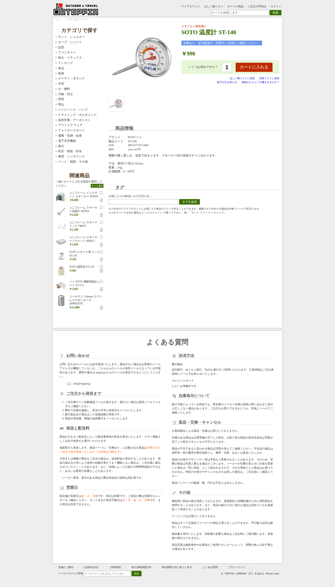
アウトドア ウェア (70, 125)
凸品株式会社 (90, 567)
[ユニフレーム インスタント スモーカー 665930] (61, 197)
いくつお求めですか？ (203, 67)
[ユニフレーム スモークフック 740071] (61, 226)
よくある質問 (210, 567)
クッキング (65, 63)
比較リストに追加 (269, 78)
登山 (61, 104)
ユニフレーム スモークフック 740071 (83, 224)
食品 (61, 68)
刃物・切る (65, 94)
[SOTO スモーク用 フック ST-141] (61, 256)
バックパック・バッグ (73, 109)
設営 (61, 47)
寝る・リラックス (70, 57)
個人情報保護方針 (141, 567)
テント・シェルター (71, 37)
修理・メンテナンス (71, 156)
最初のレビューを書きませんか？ (260, 82)
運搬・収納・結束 (70, 135)
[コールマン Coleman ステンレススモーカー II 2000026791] (61, 300)
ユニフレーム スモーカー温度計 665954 (83, 209)
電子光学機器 (67, 141)
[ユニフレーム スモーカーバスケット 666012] (61, 241)
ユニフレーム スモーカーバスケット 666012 (83, 239)
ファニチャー (67, 52)
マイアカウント (190, 6)
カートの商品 (235, 6)
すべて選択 (97, 185)
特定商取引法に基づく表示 (177, 567)
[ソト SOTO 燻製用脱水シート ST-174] (61, 285)
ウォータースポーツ (71, 130)
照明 (61, 99)
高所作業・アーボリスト (74, 120)
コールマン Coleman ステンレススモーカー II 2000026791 (85, 300)
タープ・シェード (70, 42)
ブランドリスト (237, 567)
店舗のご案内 (65, 567)
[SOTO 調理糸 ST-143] (61, 271)
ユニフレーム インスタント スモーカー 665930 (83, 194)
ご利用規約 (115, 567)
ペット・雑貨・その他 (73, 161)
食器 (61, 73)
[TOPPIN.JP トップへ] (76, 10)
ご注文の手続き (257, 6)
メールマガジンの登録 (70, 573)
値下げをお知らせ (227, 82)
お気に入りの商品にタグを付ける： (130, 196)
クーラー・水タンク (71, 78)
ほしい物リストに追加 (242, 78)
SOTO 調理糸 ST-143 (81, 266)
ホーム (59, 19)
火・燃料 (64, 89)
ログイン (276, 6)
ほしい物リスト (213, 6)
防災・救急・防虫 (70, 151)
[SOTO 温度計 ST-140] (116, 104)
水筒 (61, 83)
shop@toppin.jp (81, 383)
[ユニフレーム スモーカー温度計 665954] (61, 211)
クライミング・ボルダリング (77, 115)
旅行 (61, 146)
